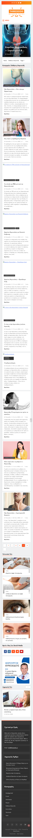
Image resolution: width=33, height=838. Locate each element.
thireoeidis (9, 54)
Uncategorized (9, 793)
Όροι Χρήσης (20, 834)
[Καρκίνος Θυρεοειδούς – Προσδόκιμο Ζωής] (15, 269)
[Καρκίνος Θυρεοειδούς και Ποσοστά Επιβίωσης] (15, 221)
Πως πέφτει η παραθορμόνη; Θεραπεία (15, 139)
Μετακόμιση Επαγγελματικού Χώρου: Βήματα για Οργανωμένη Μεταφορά (17, 769)
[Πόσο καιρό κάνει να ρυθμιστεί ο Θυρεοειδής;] (16, 450)
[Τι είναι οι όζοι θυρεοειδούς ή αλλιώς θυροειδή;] (15, 314)
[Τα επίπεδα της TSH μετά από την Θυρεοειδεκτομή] (16, 173)
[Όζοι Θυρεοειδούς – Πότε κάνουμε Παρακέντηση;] (16, 78)
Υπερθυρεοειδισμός (9, 363)
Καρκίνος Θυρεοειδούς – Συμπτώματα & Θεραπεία (16, 50)
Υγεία (7, 571)
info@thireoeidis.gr (13, 748)
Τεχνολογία (8, 812)
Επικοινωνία (12, 834)
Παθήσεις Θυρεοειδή (11, 42)
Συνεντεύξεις (9, 809)
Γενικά (7, 796)
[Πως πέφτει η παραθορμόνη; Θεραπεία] (16, 127)
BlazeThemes (16, 831)
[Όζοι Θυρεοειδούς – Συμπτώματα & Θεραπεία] (16, 502)
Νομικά (7, 803)
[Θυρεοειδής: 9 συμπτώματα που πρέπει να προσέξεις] (16, 401)
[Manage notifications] (29, 825)
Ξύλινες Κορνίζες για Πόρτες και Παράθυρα (16, 779)
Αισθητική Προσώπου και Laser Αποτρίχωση (16, 776)
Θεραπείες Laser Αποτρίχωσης (14, 573)
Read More (6, 114)
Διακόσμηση (9, 799)
